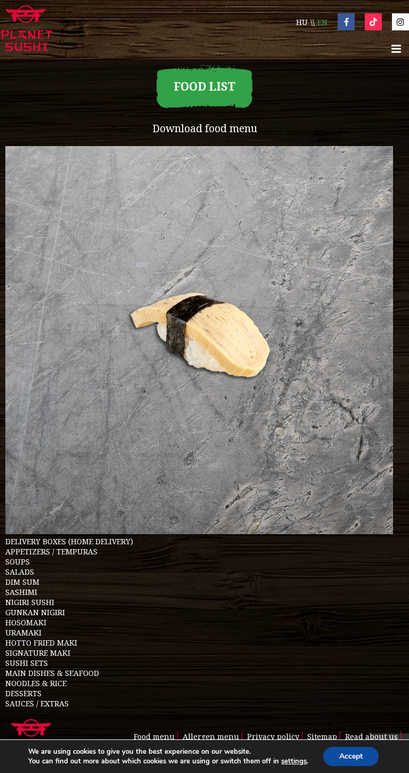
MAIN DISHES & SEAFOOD (52, 673)
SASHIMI (21, 592)
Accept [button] (351, 756)
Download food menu (204, 128)
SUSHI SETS (26, 663)
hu (302, 22)
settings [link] (294, 761)
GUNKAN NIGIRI (35, 612)
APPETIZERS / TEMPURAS (51, 551)
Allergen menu (211, 736)
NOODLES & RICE (36, 683)
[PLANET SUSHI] (26, 29)
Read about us (371, 736)
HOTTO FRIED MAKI (41, 643)
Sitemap (322, 736)
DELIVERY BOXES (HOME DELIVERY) (69, 541)
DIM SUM (22, 582)
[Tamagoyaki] (199, 531)
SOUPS (17, 562)
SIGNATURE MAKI (37, 653)
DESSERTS (23, 693)
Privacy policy (273, 736)
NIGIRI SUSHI (29, 602)
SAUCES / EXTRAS (37, 703)
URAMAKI (23, 632)
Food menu (154, 736)
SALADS (19, 572)
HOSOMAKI (25, 622)
